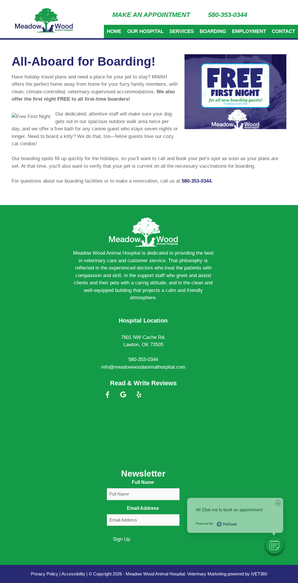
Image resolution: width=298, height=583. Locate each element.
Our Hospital (145, 31)
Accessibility (73, 573)
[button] (274, 545)
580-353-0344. (197, 181)
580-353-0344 (227, 14)
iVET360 (259, 573)
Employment (249, 31)
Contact (283, 31)
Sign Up (121, 539)
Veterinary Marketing (206, 573)
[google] (123, 397)
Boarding (213, 31)
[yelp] (139, 397)
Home (114, 31)
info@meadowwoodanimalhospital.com (143, 367)
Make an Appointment (151, 14)
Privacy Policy (44, 573)
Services (181, 31)
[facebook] (107, 397)
